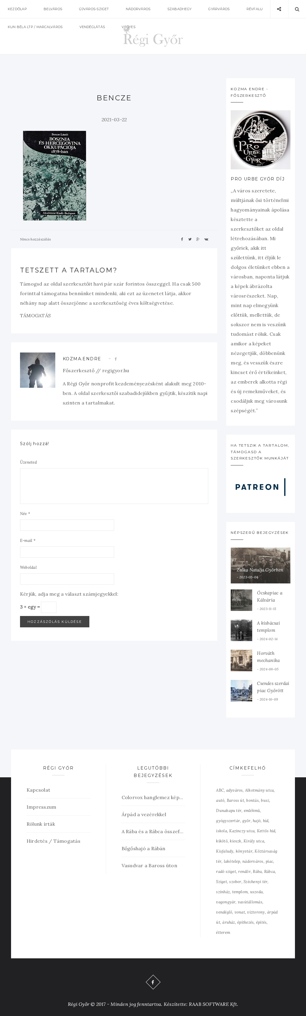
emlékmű (252, 810)
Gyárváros (219, 9)
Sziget (221, 881)
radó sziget (226, 871)
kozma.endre (82, 358)
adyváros (234, 790)
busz (265, 800)
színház (223, 891)
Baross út (235, 800)
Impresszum (41, 807)
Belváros (53, 9)
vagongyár (225, 902)
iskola (221, 830)
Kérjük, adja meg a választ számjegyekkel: (69, 594)
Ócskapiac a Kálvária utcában (269, 600)
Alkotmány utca (259, 790)
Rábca (269, 871)
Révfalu (255, 9)
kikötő (221, 841)
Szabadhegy (179, 9)
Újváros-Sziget (94, 9)
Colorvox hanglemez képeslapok (153, 797)
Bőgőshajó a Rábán (144, 848)
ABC (220, 790)
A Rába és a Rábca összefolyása (153, 831)
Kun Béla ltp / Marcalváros (35, 27)
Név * (25, 513)
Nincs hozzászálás (35, 239)
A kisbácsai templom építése (268, 630)
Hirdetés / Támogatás (53, 841)
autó (220, 800)
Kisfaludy (224, 851)
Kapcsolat (38, 790)
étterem (223, 932)
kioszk (235, 841)
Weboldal (28, 567)
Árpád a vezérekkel (144, 814)
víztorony (256, 912)
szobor (235, 881)
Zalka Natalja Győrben (260, 570)
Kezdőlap (17, 9)
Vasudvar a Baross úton (149, 865)
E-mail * (28, 540)
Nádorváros (138, 9)
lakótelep (232, 861)
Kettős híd (266, 830)
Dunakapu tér (228, 810)
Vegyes (128, 27)
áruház (228, 922)
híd (266, 820)
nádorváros (252, 861)
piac (269, 861)
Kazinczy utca (242, 830)
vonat (240, 912)
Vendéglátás (92, 27)
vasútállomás (250, 902)
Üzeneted (28, 462)
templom (240, 891)
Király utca (254, 841)
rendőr (244, 871)
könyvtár (244, 851)
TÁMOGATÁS (35, 315)
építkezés (245, 922)
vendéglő (224, 912)
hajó (257, 820)
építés (261, 922)
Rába (257, 871)
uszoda (256, 891)
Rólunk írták (41, 824)
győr (246, 820)
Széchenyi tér (255, 881)
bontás (252, 800)
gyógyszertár (228, 820)
